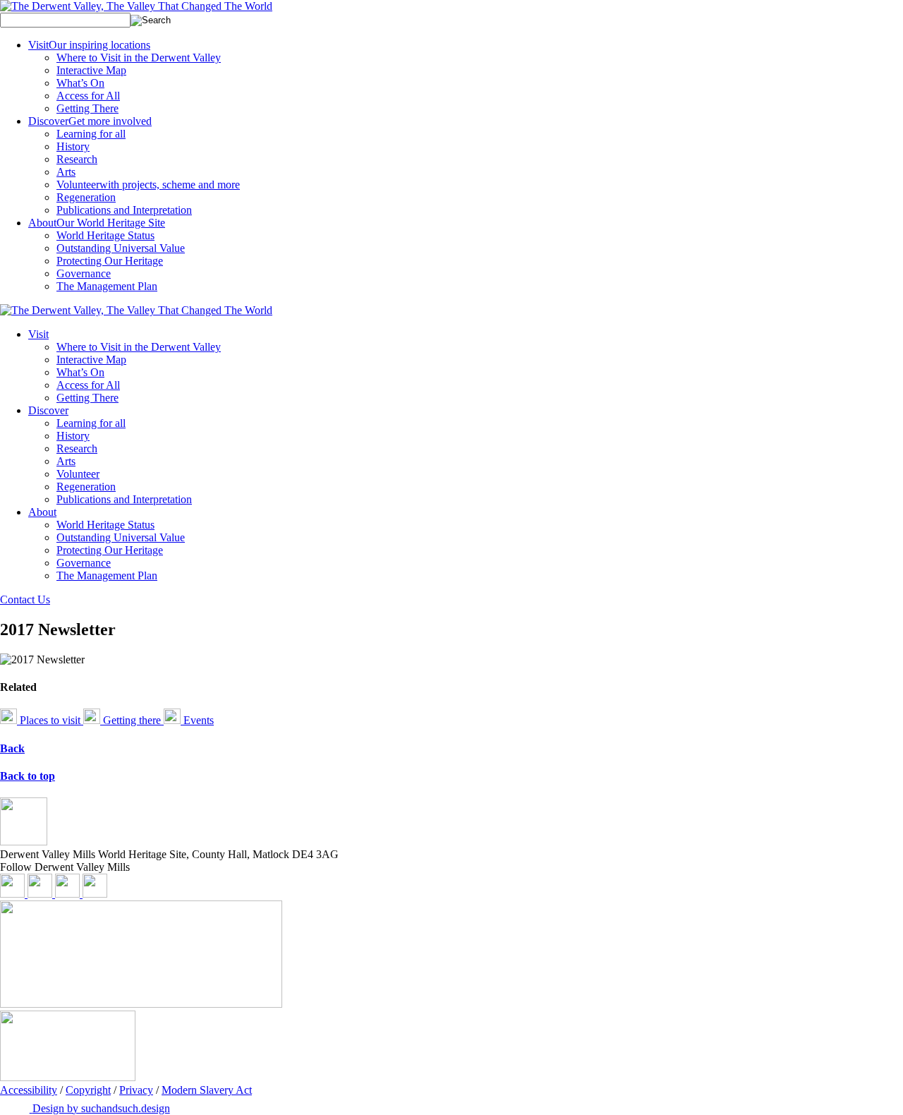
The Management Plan (106, 286)
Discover (90, 121)
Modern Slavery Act (207, 1090)
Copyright (88, 1090)
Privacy (136, 1090)
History (73, 146)
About (96, 223)
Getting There (87, 108)
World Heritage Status (105, 235)
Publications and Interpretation (124, 210)
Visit (89, 45)
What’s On (80, 83)
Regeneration (86, 197)
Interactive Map (91, 70)
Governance (83, 273)
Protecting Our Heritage (109, 261)
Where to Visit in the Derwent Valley (138, 58)
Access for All (88, 96)
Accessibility (28, 1090)
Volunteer (148, 185)
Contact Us (25, 599)
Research (76, 159)
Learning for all (91, 134)
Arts (65, 172)
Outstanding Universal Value (120, 248)
